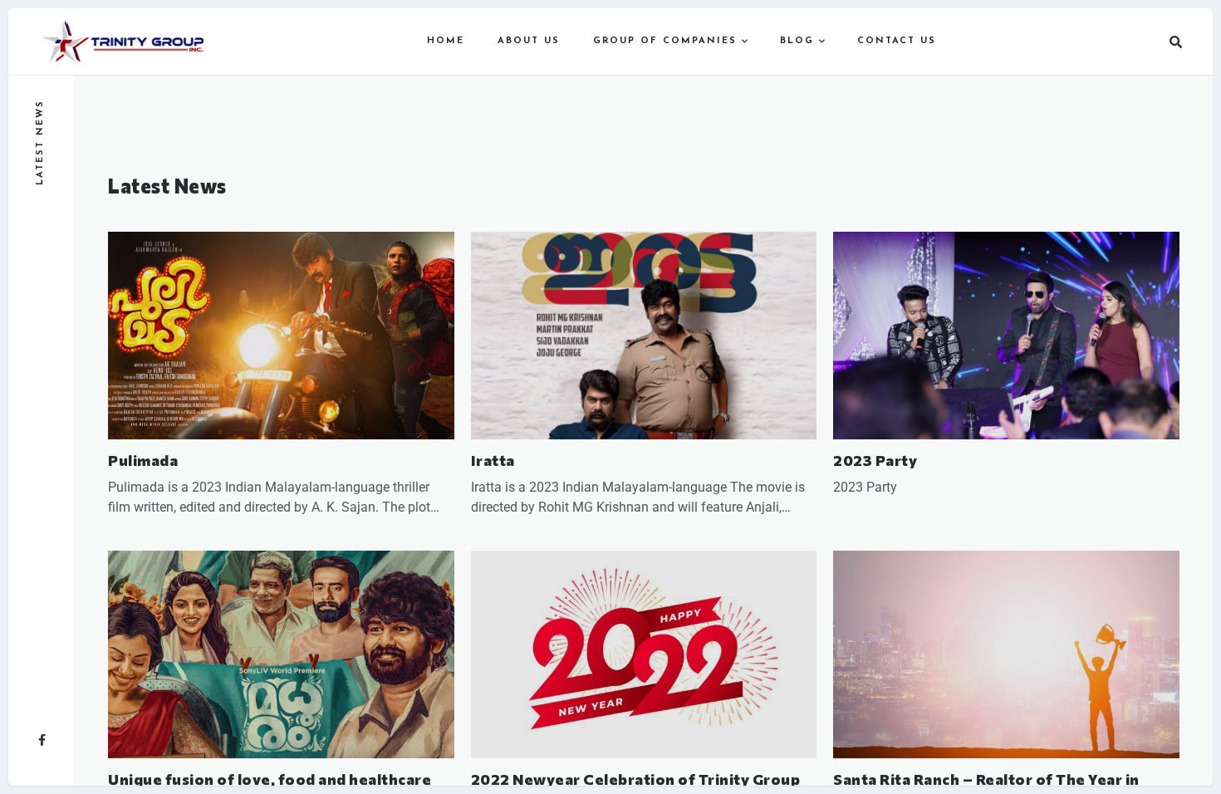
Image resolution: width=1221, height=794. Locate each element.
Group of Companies (665, 41)
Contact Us (896, 41)
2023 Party (875, 460)
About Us (529, 41)
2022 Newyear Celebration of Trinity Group (636, 779)
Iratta (493, 460)
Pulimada (143, 460)
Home (445, 41)
